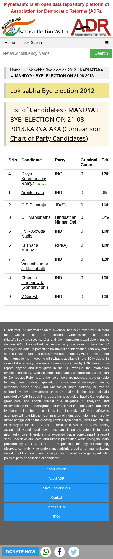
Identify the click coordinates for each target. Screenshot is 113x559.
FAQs (56, 516)
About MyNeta (57, 469)
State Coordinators (56, 488)
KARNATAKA (91, 70)
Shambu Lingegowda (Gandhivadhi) (34, 283)
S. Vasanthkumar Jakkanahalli (34, 264)
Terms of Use (56, 507)
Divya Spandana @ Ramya (33, 179)
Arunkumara (32, 192)
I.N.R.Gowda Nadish (33, 233)
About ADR (56, 479)
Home (9, 42)
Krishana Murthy (29, 247)
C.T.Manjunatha (36, 217)
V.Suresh (29, 296)
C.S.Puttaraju (33, 205)
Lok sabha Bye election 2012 (51, 70)
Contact (56, 497)
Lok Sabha (32, 42)
